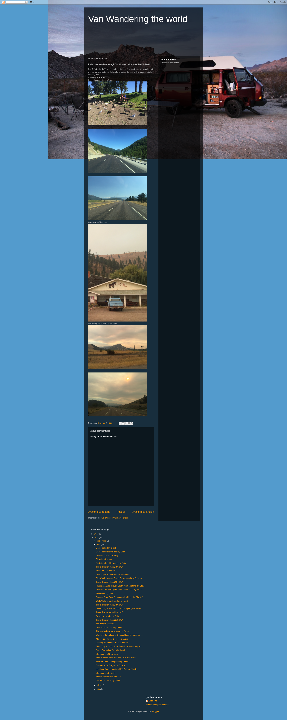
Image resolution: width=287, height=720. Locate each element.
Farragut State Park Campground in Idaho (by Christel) (119, 597)
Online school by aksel (106, 548)
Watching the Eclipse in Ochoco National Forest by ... (119, 635)
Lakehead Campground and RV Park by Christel (116, 669)
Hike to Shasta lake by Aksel (108, 677)
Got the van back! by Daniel (108, 680)
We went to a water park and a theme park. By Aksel (119, 589)
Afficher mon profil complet (157, 705)
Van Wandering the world (137, 19)
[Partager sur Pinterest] (131, 423)
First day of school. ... (105, 559)
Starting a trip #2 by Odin (107, 654)
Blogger (155, 711)
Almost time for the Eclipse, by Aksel (112, 639)
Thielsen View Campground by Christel (112, 662)
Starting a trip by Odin (105, 673)
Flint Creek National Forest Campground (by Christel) (119, 578)
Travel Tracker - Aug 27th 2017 (109, 567)
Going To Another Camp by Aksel (110, 650)
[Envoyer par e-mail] (120, 423)
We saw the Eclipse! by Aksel (109, 627)
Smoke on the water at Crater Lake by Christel (116, 658)
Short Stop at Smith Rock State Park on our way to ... (119, 646)
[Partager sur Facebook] (128, 423)
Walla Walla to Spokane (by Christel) (112, 601)
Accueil (121, 511)
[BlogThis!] (123, 423)
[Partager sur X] (125, 423)
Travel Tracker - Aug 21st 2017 (109, 620)
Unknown (153, 701)
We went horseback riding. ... (108, 555)
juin (98, 689)
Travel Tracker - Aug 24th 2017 (109, 605)
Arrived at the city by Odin (107, 616)
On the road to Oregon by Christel (110, 665)
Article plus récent (99, 511)
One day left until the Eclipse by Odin (112, 643)
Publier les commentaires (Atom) (115, 518)
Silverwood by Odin (104, 593)
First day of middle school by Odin (111, 563)
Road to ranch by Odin (105, 570)
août (99, 544)
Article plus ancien (143, 511)
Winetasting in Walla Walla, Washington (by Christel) (118, 608)
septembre (101, 541)
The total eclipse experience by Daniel (112, 631)
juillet (99, 685)
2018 (96, 534)
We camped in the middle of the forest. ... (114, 574)
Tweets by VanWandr (170, 63)
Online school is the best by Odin (110, 552)
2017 (96, 537)
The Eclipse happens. (105, 624)
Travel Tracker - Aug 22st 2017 (109, 612)
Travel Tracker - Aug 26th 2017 (109, 582)
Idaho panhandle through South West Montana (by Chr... (120, 586)
